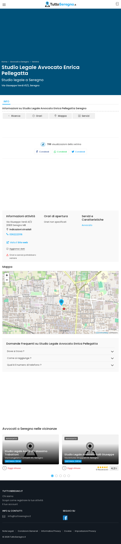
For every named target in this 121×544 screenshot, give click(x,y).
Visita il (18, 242)
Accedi (117, 4)
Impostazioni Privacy (85, 531)
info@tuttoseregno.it (19, 516)
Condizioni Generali (28, 531)
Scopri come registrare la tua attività (22, 500)
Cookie (68, 531)
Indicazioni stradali (20, 229)
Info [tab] (6, 101)
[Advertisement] (60, 128)
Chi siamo (7, 496)
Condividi (44, 151)
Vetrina (35, 61)
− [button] (7, 280)
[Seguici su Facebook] (65, 517)
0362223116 (15, 234)
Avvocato (87, 225)
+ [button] (7, 275)
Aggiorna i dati (17, 248)
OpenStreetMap (102, 332)
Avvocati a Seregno (19, 61)
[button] (52, 476)
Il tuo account (10, 504)
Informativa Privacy (51, 531)
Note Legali (8, 531)
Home (4, 61)
